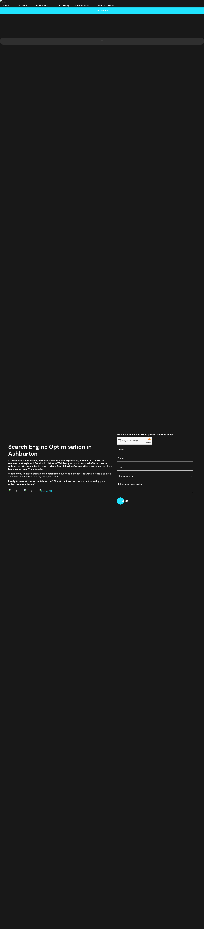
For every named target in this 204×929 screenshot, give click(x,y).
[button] (102, 10)
